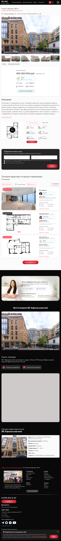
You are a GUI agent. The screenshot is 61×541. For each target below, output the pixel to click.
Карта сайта (29, 477)
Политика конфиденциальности (9, 529)
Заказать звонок (9, 501)
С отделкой (47, 479)
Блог (27, 476)
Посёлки (46, 486)
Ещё (51, 200)
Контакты (28, 474)
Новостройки (47, 476)
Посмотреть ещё (6, 117)
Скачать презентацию (32, 141)
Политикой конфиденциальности (39, 535)
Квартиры (46, 474)
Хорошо (54, 536)
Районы (35, 2)
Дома (45, 484)
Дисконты (32, 184)
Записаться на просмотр (26, 91)
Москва (3, 3)
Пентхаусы (41, 2)
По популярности (55, 185)
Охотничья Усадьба (43, 244)
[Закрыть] (58, 532)
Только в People (21, 184)
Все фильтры (8, 184)
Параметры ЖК (45, 122)
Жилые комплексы (27, 2)
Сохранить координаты (12, 367)
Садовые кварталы (43, 220)
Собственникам (30, 473)
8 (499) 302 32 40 (8, 498)
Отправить (52, 166)
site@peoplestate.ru (6, 525)
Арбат (33, 453)
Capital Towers (42, 196)
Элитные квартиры (16, 2)
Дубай (7, 3)
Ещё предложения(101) (30, 262)
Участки (46, 487)
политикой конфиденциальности (25, 160)
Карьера (28, 479)
